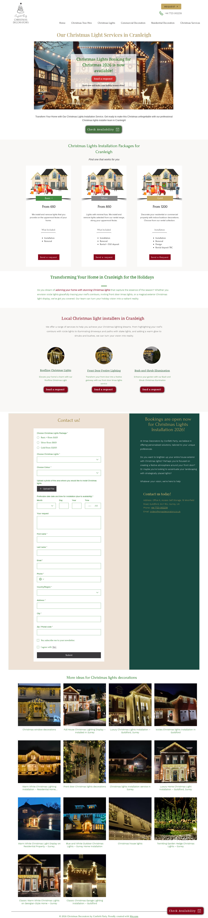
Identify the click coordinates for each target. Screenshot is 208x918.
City (39, 613)
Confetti (19, 16)
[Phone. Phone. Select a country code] (41, 579)
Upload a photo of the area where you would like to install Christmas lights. (67, 482)
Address (41, 600)
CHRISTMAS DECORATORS (21, 21)
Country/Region (44, 587)
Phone (40, 574)
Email (40, 560)
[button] (190, 23)
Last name (42, 547)
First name (42, 534)
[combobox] (69, 460)
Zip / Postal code (45, 627)
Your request (43, 513)
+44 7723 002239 (173, 13)
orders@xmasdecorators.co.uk (165, 511)
